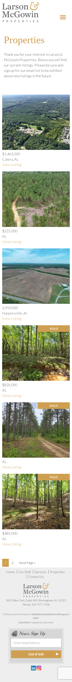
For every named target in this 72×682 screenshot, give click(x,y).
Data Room (24, 622)
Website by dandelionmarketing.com (50, 614)
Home (10, 572)
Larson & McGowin (20, 13)
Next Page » (27, 563)
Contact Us (36, 576)
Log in (36, 617)
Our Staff (24, 572)
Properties (57, 572)
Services (40, 572)
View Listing (11, 164)
